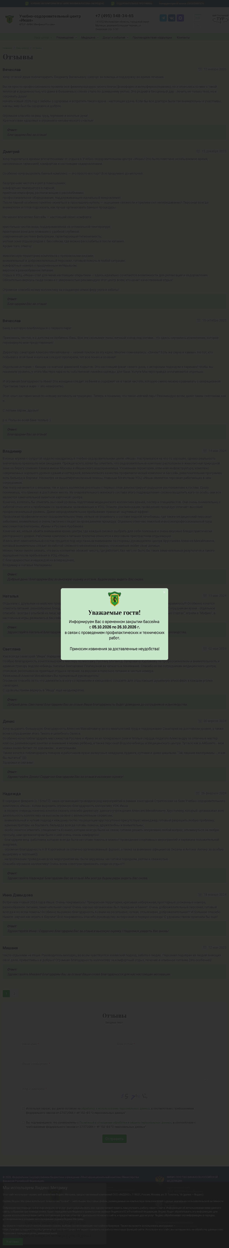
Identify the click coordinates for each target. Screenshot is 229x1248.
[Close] (164, 592)
